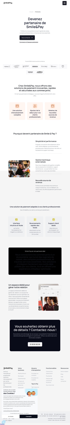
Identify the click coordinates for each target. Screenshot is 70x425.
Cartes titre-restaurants (49, 372)
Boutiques (21, 376)
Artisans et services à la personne (21, 383)
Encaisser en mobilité (34, 379)
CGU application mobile (59, 414)
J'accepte (29, 416)
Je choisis (10, 416)
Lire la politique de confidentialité (11, 411)
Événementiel (21, 378)
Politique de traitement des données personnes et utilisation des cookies (50, 416)
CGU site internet (48, 414)
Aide (62, 376)
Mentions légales (7, 420)
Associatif (20, 387)
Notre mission (64, 371)
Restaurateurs (22, 373)
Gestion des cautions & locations (49, 380)
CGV (42, 414)
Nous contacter (63, 380)
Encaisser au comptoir (34, 374)
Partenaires (37, 12)
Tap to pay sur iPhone (35, 388)
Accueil (31, 12)
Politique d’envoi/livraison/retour (56, 418)
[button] (4, 422)
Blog (62, 374)
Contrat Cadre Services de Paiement (56, 420)
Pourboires (49, 376)
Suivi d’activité (50, 385)
